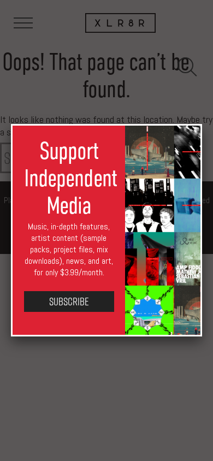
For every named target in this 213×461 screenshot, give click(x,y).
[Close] (202, 124)
